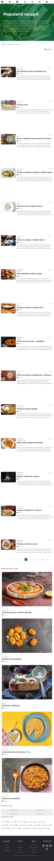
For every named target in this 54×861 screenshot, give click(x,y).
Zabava (34, 849)
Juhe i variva (20, 406)
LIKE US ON (14, 810)
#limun (33, 828)
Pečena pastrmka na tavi (27, 544)
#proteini (36, 825)
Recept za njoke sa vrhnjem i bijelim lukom (34, 172)
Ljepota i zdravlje (33, 847)
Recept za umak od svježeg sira (30, 307)
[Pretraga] (35, 2)
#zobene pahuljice (46, 825)
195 (43, 559)
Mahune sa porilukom (11, 798)
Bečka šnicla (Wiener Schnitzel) (30, 443)
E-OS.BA (39, 855)
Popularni (20, 847)
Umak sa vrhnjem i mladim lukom (31, 240)
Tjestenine (19, 170)
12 (36, 559)
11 (32, 559)
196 (47, 559)
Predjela (19, 339)
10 (29, 559)
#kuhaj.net (5, 821)
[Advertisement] (27, 58)
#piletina (5, 825)
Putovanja (33, 852)
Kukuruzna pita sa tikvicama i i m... (16, 752)
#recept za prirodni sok (25, 825)
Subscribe (15, 813)
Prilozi (18, 204)
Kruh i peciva (5, 656)
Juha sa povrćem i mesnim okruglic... (17, 612)
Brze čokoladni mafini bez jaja (29, 274)
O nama (7, 845)
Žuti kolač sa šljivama (11, 705)
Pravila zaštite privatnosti (6, 850)
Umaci (18, 237)
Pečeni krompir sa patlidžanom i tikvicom (34, 375)
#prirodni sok (23, 821)
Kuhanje (34, 845)
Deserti (19, 102)
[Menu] (4, 2)
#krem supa (32, 821)
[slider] (20, 67)
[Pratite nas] (43, 845)
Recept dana (20, 852)
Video (20, 849)
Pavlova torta (22, 105)
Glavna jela (20, 69)
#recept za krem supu (44, 828)
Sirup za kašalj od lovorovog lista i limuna (34, 138)
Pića (18, 136)
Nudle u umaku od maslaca (28, 476)
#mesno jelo (5, 828)
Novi (20, 845)
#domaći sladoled (16, 828)
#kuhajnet (26, 828)
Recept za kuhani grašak (27, 409)
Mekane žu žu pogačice (11, 659)
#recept (14, 821)
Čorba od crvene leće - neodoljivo (31, 341)
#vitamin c (41, 821)
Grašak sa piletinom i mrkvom (29, 510)
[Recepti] (27, 2)
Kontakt (7, 847)
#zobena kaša (13, 825)
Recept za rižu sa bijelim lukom (29, 206)
